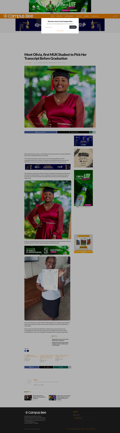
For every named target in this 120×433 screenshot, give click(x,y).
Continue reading (60, 30)
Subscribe (73, 27)
